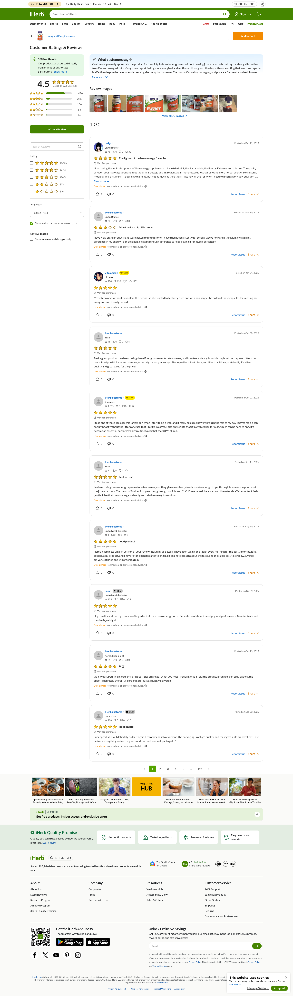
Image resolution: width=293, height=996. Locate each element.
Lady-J (109, 143)
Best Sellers (219, 23)
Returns (209, 910)
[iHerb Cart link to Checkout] (259, 14)
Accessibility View (157, 894)
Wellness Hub (255, 23)
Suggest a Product (215, 894)
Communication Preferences (221, 916)
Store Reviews (38, 894)
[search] (80, 146)
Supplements (38, 23)
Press (92, 894)
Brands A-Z (140, 23)
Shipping (210, 905)
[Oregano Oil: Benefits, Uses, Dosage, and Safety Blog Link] (115, 790)
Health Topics (159, 23)
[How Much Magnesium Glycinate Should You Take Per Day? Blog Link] (245, 790)
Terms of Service (159, 966)
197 (200, 768)
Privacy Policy (254, 962)
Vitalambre (111, 272)
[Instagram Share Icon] (78, 955)
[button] (262, 4)
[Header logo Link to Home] (37, 14)
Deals (205, 23)
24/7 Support (212, 889)
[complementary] (139, 989)
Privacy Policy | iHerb (117, 989)
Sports (54, 23)
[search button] (225, 14)
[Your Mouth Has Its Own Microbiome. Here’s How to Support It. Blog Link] (212, 790)
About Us (36, 889)
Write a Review (57, 129)
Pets (122, 23)
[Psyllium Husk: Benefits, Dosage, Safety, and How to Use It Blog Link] (178, 790)
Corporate (95, 889)
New (240, 23)
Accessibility (179, 989)
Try (232, 23)
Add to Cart (248, 35)
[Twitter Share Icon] (45, 955)
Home (101, 23)
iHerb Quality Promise (43, 910)
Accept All (279, 988)
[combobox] (57, 213)
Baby (112, 23)
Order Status (212, 900)
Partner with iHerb (99, 900)
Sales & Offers (154, 900)
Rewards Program (40, 900)
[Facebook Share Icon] (34, 955)
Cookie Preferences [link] (140, 989)
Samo (108, 590)
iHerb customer (114, 212)
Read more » (162, 982)
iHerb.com (37, 977)
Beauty (76, 23)
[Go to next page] (208, 769)
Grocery (89, 23)
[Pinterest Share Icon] (67, 955)
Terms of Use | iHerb (162, 989)
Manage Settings (258, 988)
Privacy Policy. (195, 962)
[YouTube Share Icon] (56, 955)
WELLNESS (146, 787)
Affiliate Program (40, 905)
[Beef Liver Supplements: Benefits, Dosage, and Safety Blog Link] (81, 790)
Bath (65, 23)
